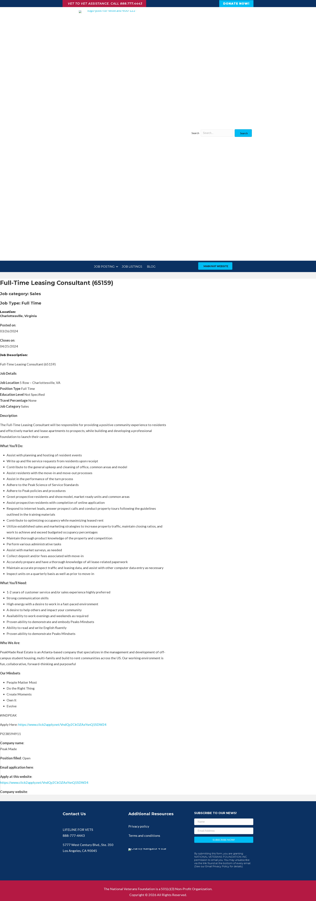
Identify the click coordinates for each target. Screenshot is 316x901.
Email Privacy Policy (217, 866)
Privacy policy (138, 826)
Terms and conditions (144, 835)
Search (195, 133)
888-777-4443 (74, 835)
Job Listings (132, 266)
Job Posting (104, 266)
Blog (151, 266)
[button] (243, 133)
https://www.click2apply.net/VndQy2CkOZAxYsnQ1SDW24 (44, 782)
